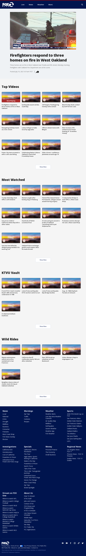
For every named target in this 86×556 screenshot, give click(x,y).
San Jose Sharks (72, 436)
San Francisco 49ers (74, 418)
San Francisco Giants (74, 423)
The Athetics (71, 434)
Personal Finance (51, 450)
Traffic (26, 416)
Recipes (26, 422)
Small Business (51, 455)
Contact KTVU (29, 504)
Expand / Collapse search (82, 4)
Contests (27, 419)
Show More (43, 167)
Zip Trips (27, 414)
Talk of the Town (30, 469)
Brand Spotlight (29, 488)
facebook (70, 543)
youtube (66, 543)
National (5, 416)
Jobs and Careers (30, 501)
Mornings (28, 411)
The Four (27, 454)
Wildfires (5, 424)
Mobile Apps (28, 518)
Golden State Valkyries (74, 426)
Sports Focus (28, 466)
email (62, 543)
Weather (50, 411)
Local (4, 414)
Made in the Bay (29, 461)
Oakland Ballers (72, 431)
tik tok (78, 543)
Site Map (27, 525)
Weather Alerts (51, 414)
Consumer (6, 429)
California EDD (7, 450)
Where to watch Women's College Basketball (8, 521)
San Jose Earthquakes (74, 439)
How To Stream (29, 496)
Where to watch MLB (10, 506)
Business (6, 427)
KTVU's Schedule (29, 511)
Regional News (74, 446)
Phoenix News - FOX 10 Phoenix (75, 455)
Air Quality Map (51, 421)
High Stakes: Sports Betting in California (30, 457)
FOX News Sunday (9, 437)
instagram (74, 543)
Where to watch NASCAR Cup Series (9, 509)
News (5, 411)
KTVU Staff (27, 499)
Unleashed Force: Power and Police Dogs (10, 461)
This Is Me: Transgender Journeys (32, 472)
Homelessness (7, 452)
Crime (5, 419)
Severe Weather (51, 429)
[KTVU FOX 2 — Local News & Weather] (9, 4)
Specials (27, 446)
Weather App (50, 431)
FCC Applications (29, 530)
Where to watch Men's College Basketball (10, 516)
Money (49, 446)
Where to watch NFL (10, 499)
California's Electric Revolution (30, 451)
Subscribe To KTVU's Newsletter (31, 521)
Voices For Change (30, 480)
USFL (69, 441)
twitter (82, 543)
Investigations (9, 446)
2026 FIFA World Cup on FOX (75, 415)
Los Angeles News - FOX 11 (74, 451)
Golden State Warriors (74, 421)
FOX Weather (50, 434)
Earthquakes (50, 426)
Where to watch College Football (11, 502)
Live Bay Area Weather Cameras (53, 417)
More (50, 4)
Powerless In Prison (9, 457)
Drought (5, 422)
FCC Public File (29, 527)
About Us (28, 493)
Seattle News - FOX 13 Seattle (74, 459)
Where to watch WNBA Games (10, 527)
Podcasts (6, 432)
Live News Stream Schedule (30, 514)
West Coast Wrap (8, 434)
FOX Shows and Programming (29, 507)
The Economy (50, 452)
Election (5, 439)
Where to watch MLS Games (10, 531)
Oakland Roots (72, 429)
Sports (70, 411)
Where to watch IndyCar (11, 512)
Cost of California (8, 455)
